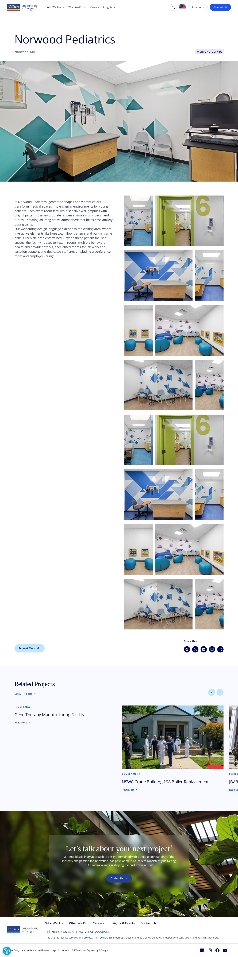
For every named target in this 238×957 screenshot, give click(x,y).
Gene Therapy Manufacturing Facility (49, 714)
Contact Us (220, 7)
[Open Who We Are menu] (62, 7)
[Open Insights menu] (114, 7)
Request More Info (29, 648)
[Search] (173, 7)
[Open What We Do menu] (84, 7)
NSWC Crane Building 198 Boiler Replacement (165, 782)
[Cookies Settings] (6, 951)
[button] (138, 221)
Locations (198, 7)
